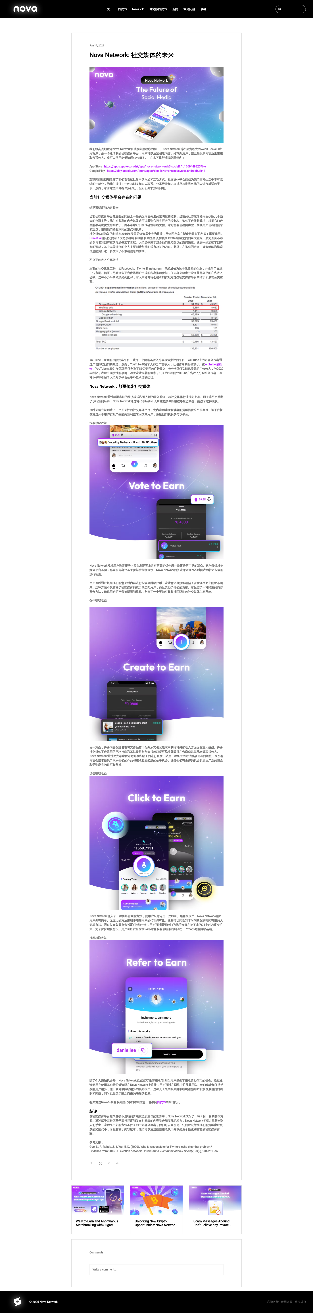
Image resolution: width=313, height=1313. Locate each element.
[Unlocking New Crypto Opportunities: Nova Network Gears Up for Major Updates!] (156, 1200)
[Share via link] (118, 1163)
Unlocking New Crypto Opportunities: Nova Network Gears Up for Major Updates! (155, 1223)
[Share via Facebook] (91, 1163)
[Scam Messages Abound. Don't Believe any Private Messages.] (215, 1200)
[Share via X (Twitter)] (100, 1163)
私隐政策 (274, 1302)
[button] (122, 9)
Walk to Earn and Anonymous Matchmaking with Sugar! (97, 1223)
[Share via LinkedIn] (109, 1163)
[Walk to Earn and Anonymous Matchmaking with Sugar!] (98, 1200)
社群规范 (300, 1302)
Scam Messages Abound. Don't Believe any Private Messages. (211, 1223)
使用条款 (287, 1302)
